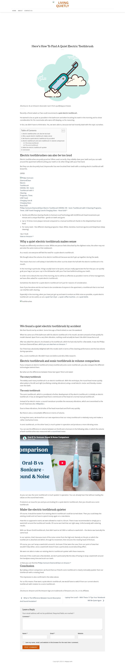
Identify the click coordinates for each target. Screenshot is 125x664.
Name (25, 633)
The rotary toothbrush (32, 143)
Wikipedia (39, 404)
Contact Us (28, 10)
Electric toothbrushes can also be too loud (36, 134)
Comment (26, 616)
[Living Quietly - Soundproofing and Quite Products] (62, 4)
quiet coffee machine (67, 297)
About (20, 10)
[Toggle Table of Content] (62, 130)
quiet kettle (84, 297)
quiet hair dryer (51, 297)
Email (52, 633)
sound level (56, 431)
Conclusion (26, 150)
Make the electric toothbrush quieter (35, 147)
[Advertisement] (62, 27)
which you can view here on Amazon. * (53, 344)
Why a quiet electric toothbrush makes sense (37, 136)
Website (80, 633)
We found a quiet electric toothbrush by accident (39, 138)
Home (14, 10)
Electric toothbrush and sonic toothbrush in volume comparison (43, 141)
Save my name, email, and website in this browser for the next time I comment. (52, 642)
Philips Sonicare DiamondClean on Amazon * (54, 563)
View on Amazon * (26, 236)
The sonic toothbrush (31, 145)
